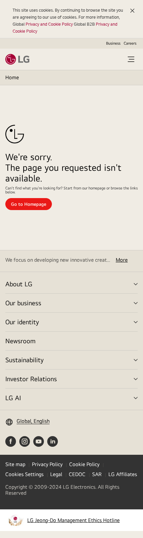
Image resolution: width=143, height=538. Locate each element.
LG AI (13, 398)
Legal (56, 474)
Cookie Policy (84, 464)
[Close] (132, 10)
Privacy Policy (47, 464)
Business (113, 43)
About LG (18, 284)
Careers (130, 43)
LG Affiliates (122, 474)
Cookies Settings (24, 474)
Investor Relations (31, 379)
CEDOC (77, 474)
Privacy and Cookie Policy (49, 24)
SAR (97, 474)
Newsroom (20, 341)
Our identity (22, 322)
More (122, 260)
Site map (15, 464)
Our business (23, 303)
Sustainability (24, 360)
